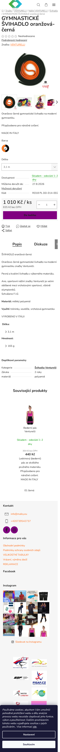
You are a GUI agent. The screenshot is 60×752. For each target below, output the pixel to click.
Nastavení (29, 734)
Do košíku (30, 215)
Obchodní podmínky (14, 545)
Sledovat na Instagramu (28, 642)
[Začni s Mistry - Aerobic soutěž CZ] (39, 693)
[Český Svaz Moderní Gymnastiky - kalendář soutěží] (39, 663)
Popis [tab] (17, 244)
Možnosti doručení (12, 188)
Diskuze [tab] (41, 244)
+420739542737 (21, 521)
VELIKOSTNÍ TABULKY (16, 555)
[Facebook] (6, 529)
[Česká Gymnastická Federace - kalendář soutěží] (20, 663)
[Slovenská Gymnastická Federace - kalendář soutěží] (21, 678)
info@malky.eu (19, 514)
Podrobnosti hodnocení (14, 40)
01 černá (29, 490)
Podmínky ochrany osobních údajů (21, 550)
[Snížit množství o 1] (39, 205)
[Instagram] (14, 529)
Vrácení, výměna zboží (15, 559)
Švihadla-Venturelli (45, 367)
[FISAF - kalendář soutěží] (39, 678)
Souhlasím (29, 744)
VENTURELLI (17, 44)
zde (35, 726)
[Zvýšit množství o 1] (54, 205)
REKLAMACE (10, 564)
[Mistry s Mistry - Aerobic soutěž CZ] (20, 693)
